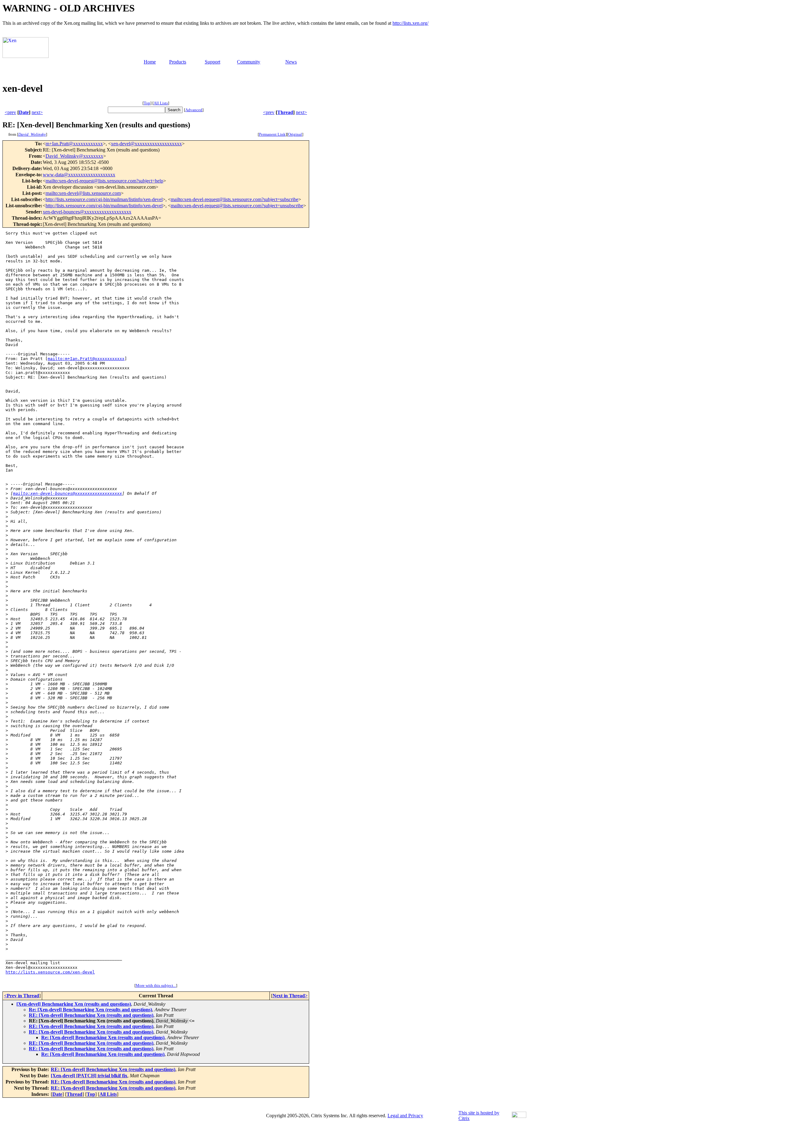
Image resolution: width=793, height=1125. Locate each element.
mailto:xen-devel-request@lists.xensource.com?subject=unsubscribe (237, 205)
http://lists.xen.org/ (410, 23)
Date (24, 112)
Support (212, 61)
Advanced (193, 110)
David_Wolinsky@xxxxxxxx (74, 156)
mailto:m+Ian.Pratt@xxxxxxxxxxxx (86, 358)
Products (177, 61)
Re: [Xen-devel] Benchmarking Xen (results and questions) (90, 1009)
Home (150, 61)
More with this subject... (156, 985)
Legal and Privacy (405, 1115)
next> (37, 112)
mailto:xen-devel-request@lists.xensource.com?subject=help (104, 180)
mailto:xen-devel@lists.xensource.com (83, 193)
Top (147, 103)
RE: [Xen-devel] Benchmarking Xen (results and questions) (91, 1015)
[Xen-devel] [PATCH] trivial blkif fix (89, 1075)
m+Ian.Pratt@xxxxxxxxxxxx (74, 143)
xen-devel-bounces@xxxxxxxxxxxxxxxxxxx (87, 211)
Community (248, 61)
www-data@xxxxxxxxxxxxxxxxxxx (79, 174)
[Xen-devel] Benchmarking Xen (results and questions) (73, 1004)
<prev (10, 112)
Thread (285, 112)
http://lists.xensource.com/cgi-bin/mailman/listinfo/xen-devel (104, 199)
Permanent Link (272, 134)
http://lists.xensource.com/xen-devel (50, 972)
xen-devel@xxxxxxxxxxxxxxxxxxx (146, 143)
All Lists (161, 103)
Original (295, 134)
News (291, 61)
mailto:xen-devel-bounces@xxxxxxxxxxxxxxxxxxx (67, 493)
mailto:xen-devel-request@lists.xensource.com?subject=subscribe (234, 199)
